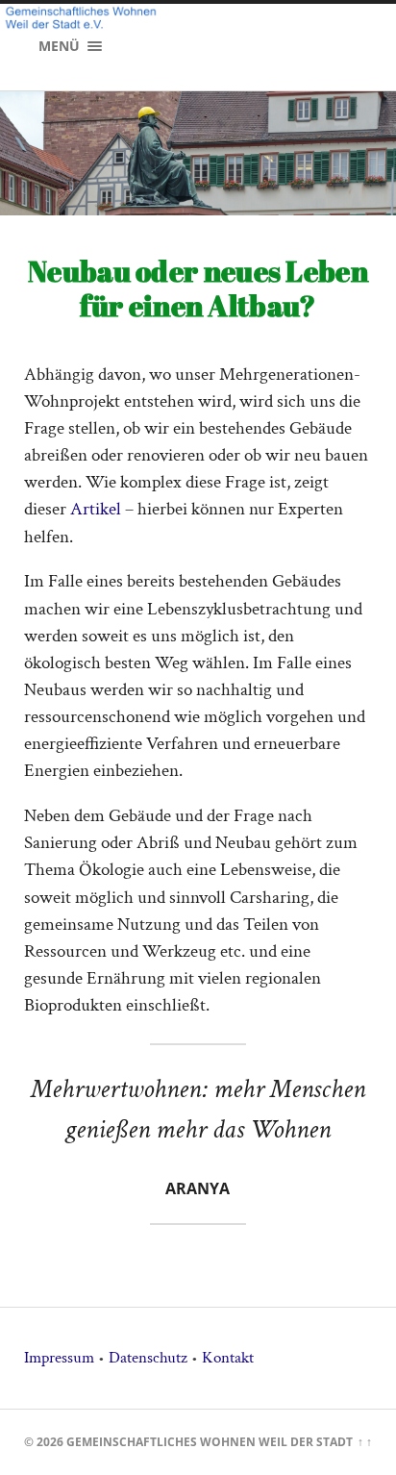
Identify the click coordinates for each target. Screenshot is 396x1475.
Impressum (59, 1357)
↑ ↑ (365, 1442)
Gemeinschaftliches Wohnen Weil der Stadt (209, 1442)
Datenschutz (148, 1357)
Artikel (95, 509)
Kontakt (228, 1357)
